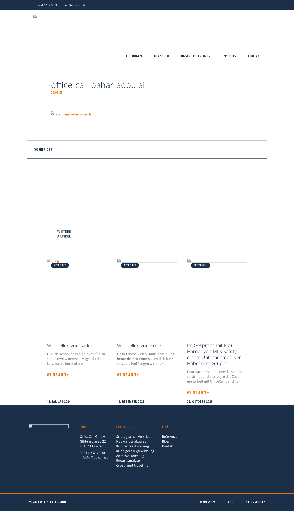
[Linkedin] (249, 5)
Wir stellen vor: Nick (68, 345)
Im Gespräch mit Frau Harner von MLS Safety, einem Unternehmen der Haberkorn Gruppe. (214, 354)
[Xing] (242, 5)
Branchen (161, 56)
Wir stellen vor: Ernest (140, 345)
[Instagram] (256, 5)
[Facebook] (235, 5)
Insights (229, 56)
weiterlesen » (58, 374)
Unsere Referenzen (196, 56)
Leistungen (133, 56)
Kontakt (254, 56)
